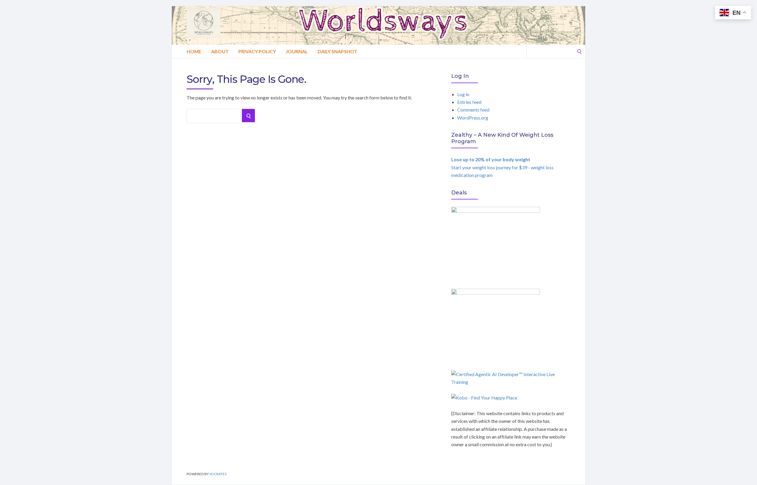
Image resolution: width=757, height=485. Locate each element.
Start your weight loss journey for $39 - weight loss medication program (502, 167)
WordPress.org (472, 117)
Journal (297, 51)
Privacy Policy (257, 51)
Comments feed (473, 109)
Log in (463, 94)
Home (194, 51)
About (220, 51)
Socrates (218, 474)
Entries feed (469, 102)
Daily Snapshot (337, 51)
